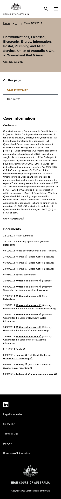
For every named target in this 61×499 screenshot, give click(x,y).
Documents (13, 99)
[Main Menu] (46, 9)
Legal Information (13, 414)
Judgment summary (42, 374)
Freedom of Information (16, 453)
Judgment (21, 374)
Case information (17, 89)
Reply (19, 349)
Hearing (20, 256)
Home (6, 23)
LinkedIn (30, 404)
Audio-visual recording (17, 358)
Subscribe (9, 424)
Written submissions (27, 280)
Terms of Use (10, 433)
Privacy (7, 443)
